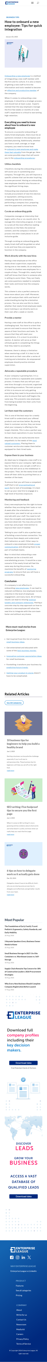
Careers (19, 1334)
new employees (22, 588)
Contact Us (21, 1319)
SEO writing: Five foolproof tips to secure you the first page (22, 810)
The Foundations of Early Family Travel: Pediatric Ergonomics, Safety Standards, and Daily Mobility (23, 929)
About (19, 1310)
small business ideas (16, 642)
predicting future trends (17, 667)
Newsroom (21, 1324)
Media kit (20, 1329)
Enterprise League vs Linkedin (23, 1271)
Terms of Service (23, 1343)
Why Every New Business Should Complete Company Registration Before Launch (22, 985)
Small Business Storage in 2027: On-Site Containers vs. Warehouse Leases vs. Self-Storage (22, 956)
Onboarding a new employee (17, 76)
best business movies (26, 650)
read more (10, 770)
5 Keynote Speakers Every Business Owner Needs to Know (22, 942)
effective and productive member (22, 90)
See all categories (23, 1290)
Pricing (19, 1295)
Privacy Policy (22, 1339)
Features (20, 1285)
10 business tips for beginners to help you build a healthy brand (23, 744)
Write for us (21, 1315)
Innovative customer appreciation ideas (24, 656)
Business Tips (12, 17)
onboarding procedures (24, 158)
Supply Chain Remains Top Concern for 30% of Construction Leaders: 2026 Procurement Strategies (23, 971)
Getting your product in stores (20, 673)
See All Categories (14, 703)
